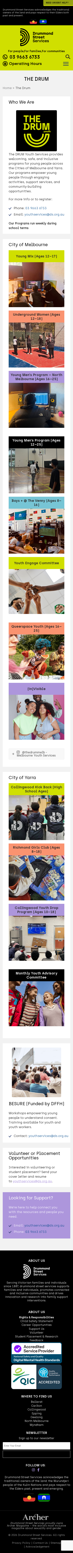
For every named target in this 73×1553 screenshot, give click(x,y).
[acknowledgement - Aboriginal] (32, 23)
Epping (36, 1413)
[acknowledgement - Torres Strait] (42, 23)
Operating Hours (25, 63)
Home (7, 88)
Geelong (36, 1417)
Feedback (36, 1340)
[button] (68, 57)
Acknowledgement (37, 1546)
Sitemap (56, 1543)
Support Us (36, 1328)
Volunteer (36, 1332)
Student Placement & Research (36, 1336)
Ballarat (36, 1401)
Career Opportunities (37, 1325)
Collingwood (37, 1409)
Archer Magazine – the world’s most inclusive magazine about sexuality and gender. (36, 1527)
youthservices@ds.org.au (44, 214)
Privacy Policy (21, 1543)
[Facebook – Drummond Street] (38, 1470)
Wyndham (36, 1425)
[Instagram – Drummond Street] (33, 1470)
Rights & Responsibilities (36, 1317)
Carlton (36, 1405)
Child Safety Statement (36, 1321)
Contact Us (40, 1543)
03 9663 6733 (24, 57)
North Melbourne (37, 1421)
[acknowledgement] (27, 23)
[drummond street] (36, 37)
